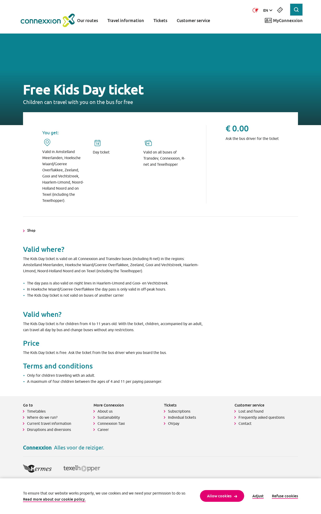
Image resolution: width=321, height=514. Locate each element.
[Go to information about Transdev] (255, 10)
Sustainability (109, 417)
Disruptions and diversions (49, 429)
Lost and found (251, 411)
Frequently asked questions (262, 417)
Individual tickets (182, 417)
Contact (245, 423)
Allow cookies (219, 496)
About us (105, 411)
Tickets (160, 20)
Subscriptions (179, 411)
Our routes (87, 20)
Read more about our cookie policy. (54, 499)
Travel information (125, 20)
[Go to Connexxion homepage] (48, 20)
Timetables (36, 411)
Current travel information (49, 423)
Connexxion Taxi (111, 423)
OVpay (173, 423)
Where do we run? (42, 417)
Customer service (193, 20)
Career (103, 429)
